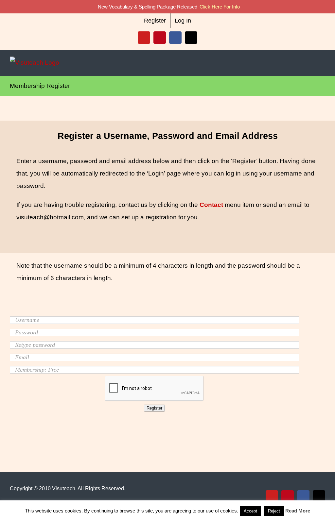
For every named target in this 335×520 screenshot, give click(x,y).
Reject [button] (274, 511)
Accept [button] (250, 511)
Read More (297, 510)
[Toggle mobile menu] (322, 62)
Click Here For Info (220, 6)
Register (154, 408)
